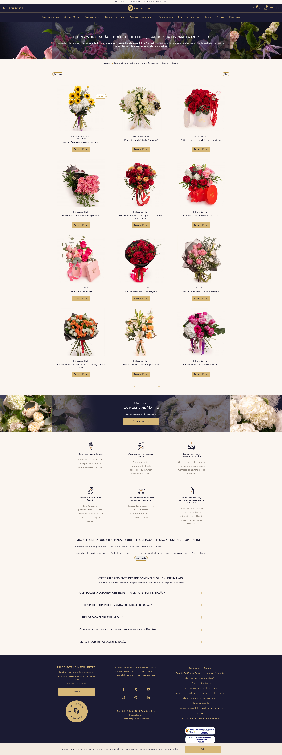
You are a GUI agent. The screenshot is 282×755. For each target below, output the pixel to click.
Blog (183, 718)
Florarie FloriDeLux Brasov (189, 673)
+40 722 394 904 (14, 8)
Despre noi (194, 668)
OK (203, 749)
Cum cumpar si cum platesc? (200, 678)
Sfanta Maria (72, 17)
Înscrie (76, 692)
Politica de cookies (211, 708)
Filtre (226, 74)
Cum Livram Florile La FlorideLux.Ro (200, 688)
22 (159, 387)
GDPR (200, 713)
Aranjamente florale (142, 17)
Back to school (50, 17)
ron (271, 8)
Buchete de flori (114, 17)
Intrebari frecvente (215, 673)
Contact (208, 668)
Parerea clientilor (200, 683)
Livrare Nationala (200, 703)
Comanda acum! (141, 421)
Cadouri (192, 693)
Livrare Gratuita (191, 698)
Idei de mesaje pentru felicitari (205, 718)
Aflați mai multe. (170, 749)
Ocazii (208, 17)
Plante (220, 17)
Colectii (180, 693)
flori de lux (138, 8)
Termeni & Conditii (188, 708)
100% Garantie (210, 698)
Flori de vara (92, 17)
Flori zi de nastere (188, 17)
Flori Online (219, 693)
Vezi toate (141, 558)
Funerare (234, 17)
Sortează (58, 74)
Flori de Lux (166, 17)
